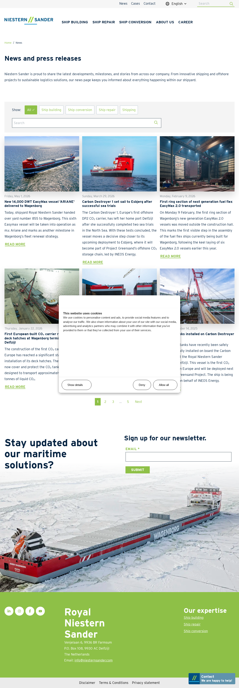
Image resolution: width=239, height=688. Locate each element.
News (123, 3)
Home (8, 42)
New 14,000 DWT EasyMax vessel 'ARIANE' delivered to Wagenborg (39, 204)
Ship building (75, 22)
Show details (75, 384)
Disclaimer (87, 683)
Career (185, 22)
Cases (135, 3)
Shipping (129, 110)
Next (138, 402)
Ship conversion (135, 22)
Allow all (164, 384)
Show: (16, 110)
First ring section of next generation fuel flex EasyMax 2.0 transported (196, 204)
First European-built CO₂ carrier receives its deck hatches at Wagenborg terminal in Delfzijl (40, 338)
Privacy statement (146, 683)
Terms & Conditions (113, 683)
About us (165, 22)
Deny (142, 384)
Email (132, 449)
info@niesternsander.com (94, 660)
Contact (150, 3)
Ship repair (103, 22)
